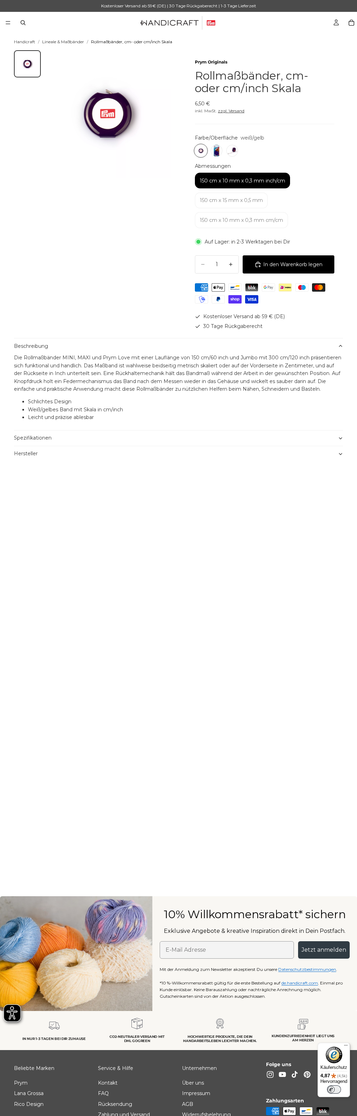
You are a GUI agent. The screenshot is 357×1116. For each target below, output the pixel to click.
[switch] (334, 1089)
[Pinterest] (307, 1074)
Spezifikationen (33, 438)
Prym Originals (211, 62)
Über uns (193, 1083)
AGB (187, 1104)
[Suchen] (23, 22)
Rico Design (29, 1104)
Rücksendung (115, 1104)
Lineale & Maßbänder (63, 41)
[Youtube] (282, 1074)
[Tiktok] (294, 1074)
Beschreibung (31, 346)
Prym (21, 1083)
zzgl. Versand (231, 110)
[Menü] (8, 23)
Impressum (196, 1093)
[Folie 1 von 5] (27, 63)
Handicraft (24, 41)
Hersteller (26, 453)
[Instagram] (270, 1074)
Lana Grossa (29, 1093)
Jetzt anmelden (324, 949)
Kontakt (107, 1083)
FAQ (103, 1093)
